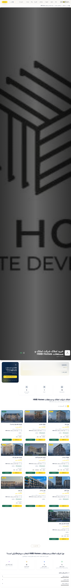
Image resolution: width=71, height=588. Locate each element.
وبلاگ (32, 2)
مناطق (52, 2)
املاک (56, 2)
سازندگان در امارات (58, 5)
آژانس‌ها (35, 2)
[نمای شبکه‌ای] (68, 406)
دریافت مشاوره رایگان (9, 376)
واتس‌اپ (53, 439)
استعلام (63, 439)
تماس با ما (21, 2)
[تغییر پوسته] (15, 2)
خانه (68, 5)
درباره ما (27, 2)
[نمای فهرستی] (66, 406)
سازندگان (41, 2)
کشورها (47, 2)
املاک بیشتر (36, 546)
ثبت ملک (4, 2)
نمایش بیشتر (65, 372)
